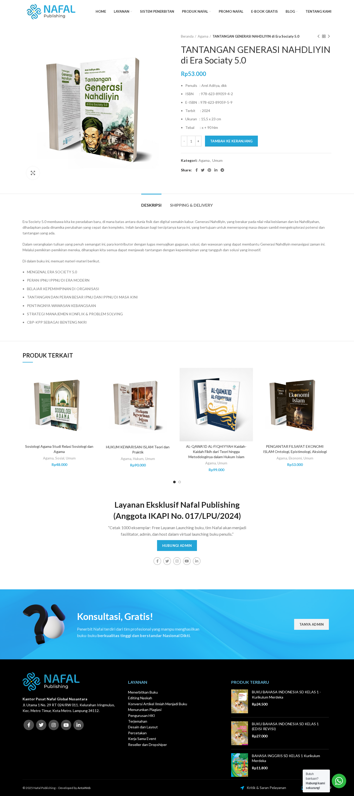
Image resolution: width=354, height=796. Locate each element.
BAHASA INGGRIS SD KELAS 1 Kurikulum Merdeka (286, 758)
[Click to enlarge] (32, 172)
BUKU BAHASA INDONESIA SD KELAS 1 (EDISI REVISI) (285, 726)
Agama (203, 36)
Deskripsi (151, 205)
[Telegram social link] (222, 170)
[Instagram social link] (177, 561)
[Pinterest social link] (209, 170)
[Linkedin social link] (216, 170)
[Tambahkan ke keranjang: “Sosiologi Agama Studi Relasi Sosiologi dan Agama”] (92, 376)
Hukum (138, 459)
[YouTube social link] (187, 561)
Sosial (59, 458)
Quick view (92, 388)
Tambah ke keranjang (231, 141)
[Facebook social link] (196, 170)
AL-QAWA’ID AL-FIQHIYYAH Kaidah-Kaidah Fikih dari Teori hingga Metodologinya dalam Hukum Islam (216, 451)
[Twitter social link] (202, 170)
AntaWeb (83, 788)
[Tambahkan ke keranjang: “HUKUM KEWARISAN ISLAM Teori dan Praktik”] (170, 376)
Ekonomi (295, 458)
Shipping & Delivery (191, 205)
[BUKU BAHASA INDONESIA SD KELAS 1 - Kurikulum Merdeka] (239, 701)
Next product (328, 36)
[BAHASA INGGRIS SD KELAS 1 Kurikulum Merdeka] (239, 765)
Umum (217, 160)
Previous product (318, 36)
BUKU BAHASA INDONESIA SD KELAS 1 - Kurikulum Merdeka (286, 694)
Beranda (187, 36)
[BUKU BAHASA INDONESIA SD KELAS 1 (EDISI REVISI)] (239, 733)
